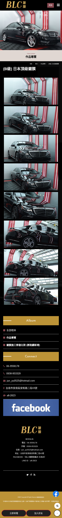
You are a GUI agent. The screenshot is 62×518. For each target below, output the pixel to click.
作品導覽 (43, 64)
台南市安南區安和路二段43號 (21, 388)
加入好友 (38, 513)
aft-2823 (11, 395)
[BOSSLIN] (16, 4)
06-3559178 (12, 366)
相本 (36, 64)
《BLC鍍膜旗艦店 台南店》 (35, 457)
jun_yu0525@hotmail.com (21, 380)
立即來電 (14, 513)
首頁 (31, 64)
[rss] (34, 475)
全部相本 (11, 330)
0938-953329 (13, 373)
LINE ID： (26, 461)
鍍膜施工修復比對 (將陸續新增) (23, 345)
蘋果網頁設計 (40, 497)
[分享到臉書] (31, 475)
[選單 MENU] (58, 5)
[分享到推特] (27, 475)
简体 (50, 5)
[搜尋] (57, 506)
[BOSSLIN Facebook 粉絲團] (56, 494)
